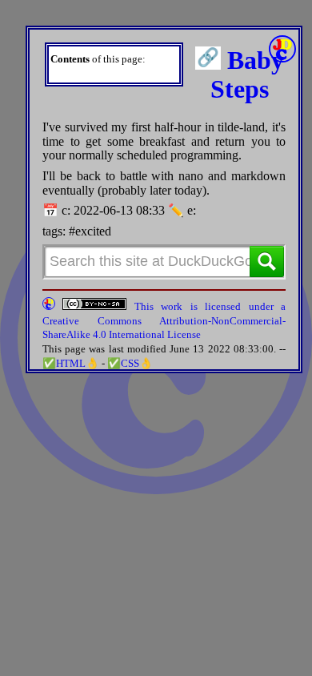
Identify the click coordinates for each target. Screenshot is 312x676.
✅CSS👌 (130, 363)
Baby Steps (247, 74)
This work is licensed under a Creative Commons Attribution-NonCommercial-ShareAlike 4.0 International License (164, 320)
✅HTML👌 (70, 363)
